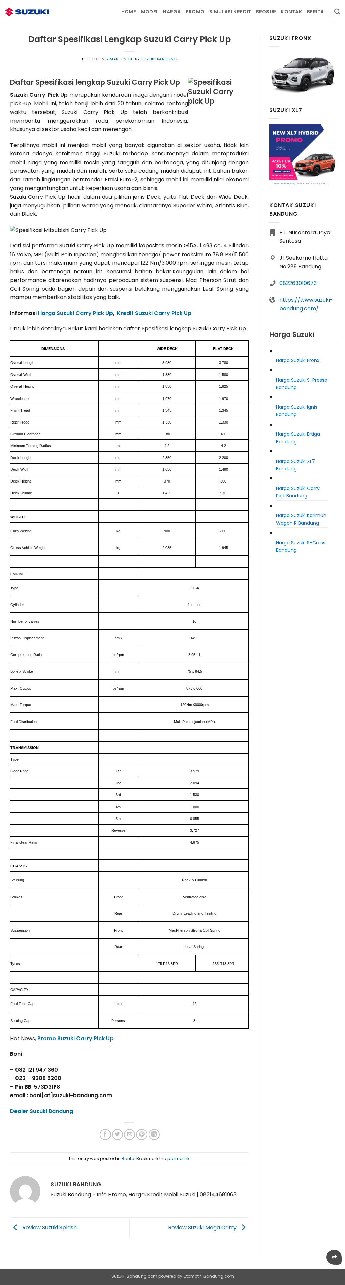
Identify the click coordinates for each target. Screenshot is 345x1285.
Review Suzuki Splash (49, 1227)
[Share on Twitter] (117, 1134)
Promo (195, 11)
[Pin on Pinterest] (141, 1134)
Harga (172, 11)
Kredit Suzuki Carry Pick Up (154, 313)
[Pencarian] (337, 12)
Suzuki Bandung (159, 59)
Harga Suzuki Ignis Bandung (296, 411)
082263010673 (298, 283)
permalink (178, 1158)
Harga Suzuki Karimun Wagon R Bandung (301, 519)
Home (128, 11)
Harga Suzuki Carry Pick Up (75, 313)
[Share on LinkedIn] (154, 1134)
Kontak (291, 11)
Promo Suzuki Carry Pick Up (75, 1038)
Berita (315, 11)
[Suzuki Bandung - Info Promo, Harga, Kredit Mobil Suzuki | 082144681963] (38, 12)
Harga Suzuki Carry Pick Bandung (298, 492)
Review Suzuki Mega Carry (203, 1227)
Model (149, 11)
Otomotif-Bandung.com (208, 1276)
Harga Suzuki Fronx (297, 360)
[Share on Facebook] (105, 1134)
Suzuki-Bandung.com (134, 1276)
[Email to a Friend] (129, 1134)
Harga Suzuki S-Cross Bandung (300, 546)
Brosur (266, 11)
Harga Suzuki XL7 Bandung (295, 465)
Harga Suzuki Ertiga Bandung (298, 438)
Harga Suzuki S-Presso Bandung (301, 384)
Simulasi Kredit (230, 11)
